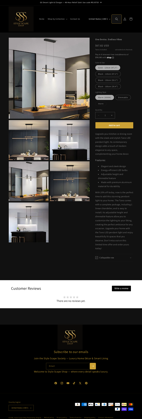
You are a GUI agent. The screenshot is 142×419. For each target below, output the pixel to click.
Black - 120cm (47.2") (108, 74)
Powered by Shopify (34, 418)
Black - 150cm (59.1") (108, 80)
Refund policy (49, 417)
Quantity (98, 110)
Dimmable (123, 97)
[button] (57, 19)
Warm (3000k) (104, 97)
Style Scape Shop (20, 418)
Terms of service (75, 417)
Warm (102, 104)
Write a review (121, 288)
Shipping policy (90, 417)
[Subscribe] (93, 366)
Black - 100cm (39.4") (108, 86)
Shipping (111, 50)
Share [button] (101, 266)
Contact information (105, 417)
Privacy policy (62, 417)
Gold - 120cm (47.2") (107, 67)
